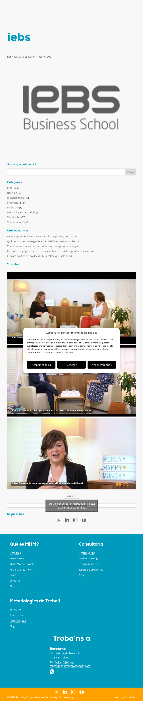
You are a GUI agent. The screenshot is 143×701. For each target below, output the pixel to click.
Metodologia (17, 558)
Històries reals (15, 197)
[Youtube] (84, 520)
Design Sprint (87, 552)
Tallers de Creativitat (91, 569)
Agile (82, 575)
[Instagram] (73, 692)
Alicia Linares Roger (23, 56)
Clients (14, 586)
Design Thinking (88, 558)
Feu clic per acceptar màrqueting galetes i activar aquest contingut (71, 505)
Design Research (88, 564)
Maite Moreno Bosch (22, 564)
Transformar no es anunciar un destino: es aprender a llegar (42, 246)
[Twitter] (59, 520)
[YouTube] (82, 692)
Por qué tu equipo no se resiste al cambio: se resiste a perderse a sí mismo (51, 251)
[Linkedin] (67, 520)
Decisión (12, 192)
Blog (12, 626)
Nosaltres (15, 552)
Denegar (71, 364)
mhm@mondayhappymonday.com (70, 666)
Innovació (12, 202)
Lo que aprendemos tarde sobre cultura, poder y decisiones (42, 236)
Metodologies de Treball (21, 212)
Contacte (15, 580)
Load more (71, 495)
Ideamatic (130, 697)
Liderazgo (12, 207)
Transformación (16, 222)
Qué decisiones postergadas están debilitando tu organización (43, 241)
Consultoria (91, 544)
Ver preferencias (102, 364)
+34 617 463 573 (64, 661)
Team (13, 575)
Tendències (14, 217)
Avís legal (69, 697)
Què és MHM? (24, 544)
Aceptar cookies (41, 364)
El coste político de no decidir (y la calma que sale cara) (39, 256)
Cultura (11, 188)
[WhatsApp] (90, 692)
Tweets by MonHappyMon (71, 505)
